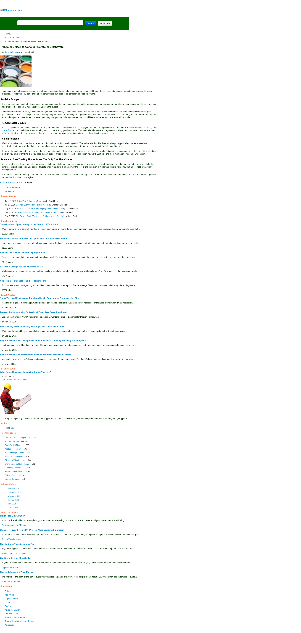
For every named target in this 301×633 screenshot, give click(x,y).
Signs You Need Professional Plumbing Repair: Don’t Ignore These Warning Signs (40, 298)
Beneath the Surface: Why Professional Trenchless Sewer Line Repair (33, 312)
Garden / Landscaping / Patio (17, 438)
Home (7, 34)
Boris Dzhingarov (12, 52)
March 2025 (13, 507)
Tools (43, 14)
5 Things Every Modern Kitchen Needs (32, 205)
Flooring (55, 14)
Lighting (69, 14)
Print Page (9, 428)
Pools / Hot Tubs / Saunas (14, 553)
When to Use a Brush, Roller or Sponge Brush (22, 252)
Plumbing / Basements (14, 468)
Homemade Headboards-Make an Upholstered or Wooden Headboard (33, 238)
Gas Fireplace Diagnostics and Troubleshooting (23, 281)
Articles (8, 591)
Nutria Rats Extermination (12, 516)
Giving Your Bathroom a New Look (31, 201)
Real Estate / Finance (14, 445)
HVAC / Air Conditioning (15, 456)
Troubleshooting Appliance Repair (19, 621)
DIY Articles (29, 14)
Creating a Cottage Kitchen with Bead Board (21, 267)
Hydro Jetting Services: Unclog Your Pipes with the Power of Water (32, 326)
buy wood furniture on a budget (87, 112)
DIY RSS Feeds (11, 614)
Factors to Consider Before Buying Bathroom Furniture (40, 209)
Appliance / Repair (13, 449)
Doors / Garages (12, 479)
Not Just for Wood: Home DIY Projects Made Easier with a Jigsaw (32, 530)
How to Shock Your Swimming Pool (17, 544)
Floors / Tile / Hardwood (15, 471)
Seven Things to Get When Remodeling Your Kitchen (39, 212)
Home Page (10, 14)
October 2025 (13, 500)
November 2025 (14, 496)
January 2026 (13, 489)
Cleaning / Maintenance (15, 460)
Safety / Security (11, 475)
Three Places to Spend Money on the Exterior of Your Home (29, 224)
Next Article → (11, 191)
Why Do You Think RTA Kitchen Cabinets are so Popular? (40, 216)
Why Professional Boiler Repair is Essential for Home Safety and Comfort (35, 354)
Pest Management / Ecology (15, 525)
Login (7, 602)
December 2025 (14, 492)
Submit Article (116, 14)
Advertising (9, 625)
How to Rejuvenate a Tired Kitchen (17, 572)
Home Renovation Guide (140, 127)
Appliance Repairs (90, 14)
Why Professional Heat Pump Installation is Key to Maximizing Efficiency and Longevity (43, 340)
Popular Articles (11, 599)
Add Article (9, 595)
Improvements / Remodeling (17, 464)
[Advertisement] (64, 4)
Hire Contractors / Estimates (15, 379)
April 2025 (12, 504)
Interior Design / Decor (14, 453)
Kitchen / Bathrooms (13, 38)
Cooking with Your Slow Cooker (15, 558)
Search (90, 23)
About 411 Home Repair (15, 617)
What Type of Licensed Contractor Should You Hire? (25, 372)
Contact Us (60, 631)
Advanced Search (12, 610)
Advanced (105, 23)
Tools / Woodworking (11, 539)
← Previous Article (12, 188)
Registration (10, 606)
